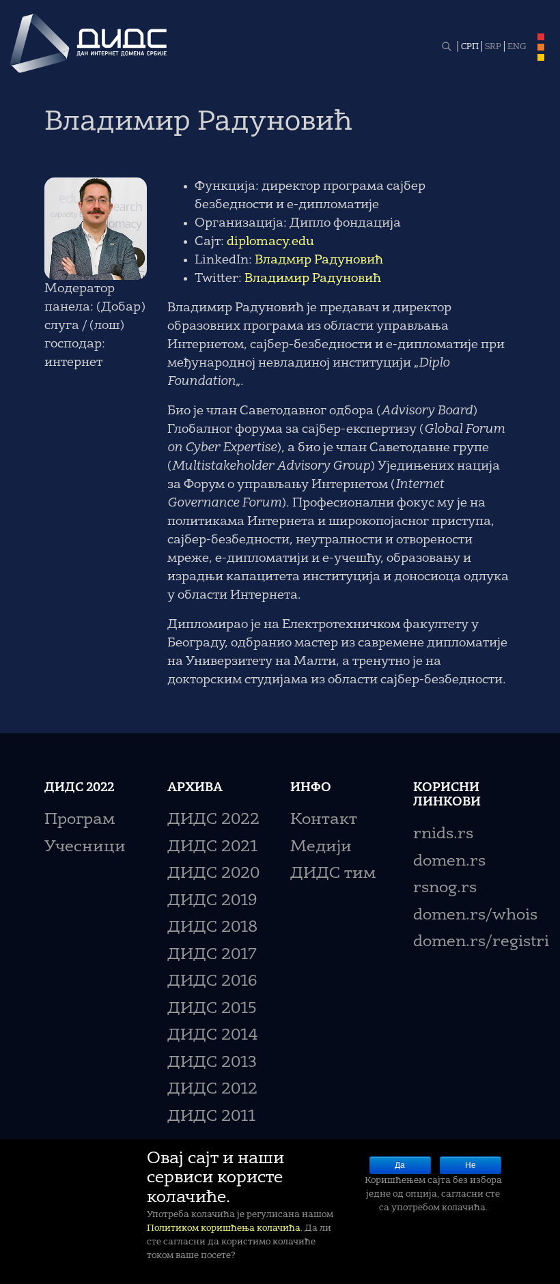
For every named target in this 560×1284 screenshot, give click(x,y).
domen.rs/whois (475, 916)
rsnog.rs (445, 888)
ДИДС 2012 (212, 1090)
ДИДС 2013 (212, 1063)
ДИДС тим (333, 874)
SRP (493, 47)
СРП (470, 47)
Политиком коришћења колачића (223, 1228)
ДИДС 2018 (212, 928)
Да (400, 1165)
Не (470, 1165)
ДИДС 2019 (212, 901)
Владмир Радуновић (319, 260)
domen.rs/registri (481, 942)
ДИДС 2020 (213, 874)
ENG (517, 47)
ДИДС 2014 (212, 1036)
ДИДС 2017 (212, 955)
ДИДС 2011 (211, 1117)
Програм (79, 820)
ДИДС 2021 (212, 847)
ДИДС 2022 (213, 820)
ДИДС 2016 (212, 982)
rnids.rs (443, 834)
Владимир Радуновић (312, 278)
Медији (321, 847)
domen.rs (449, 862)
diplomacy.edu (270, 242)
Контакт (323, 820)
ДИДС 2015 (212, 1009)
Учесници (85, 847)
